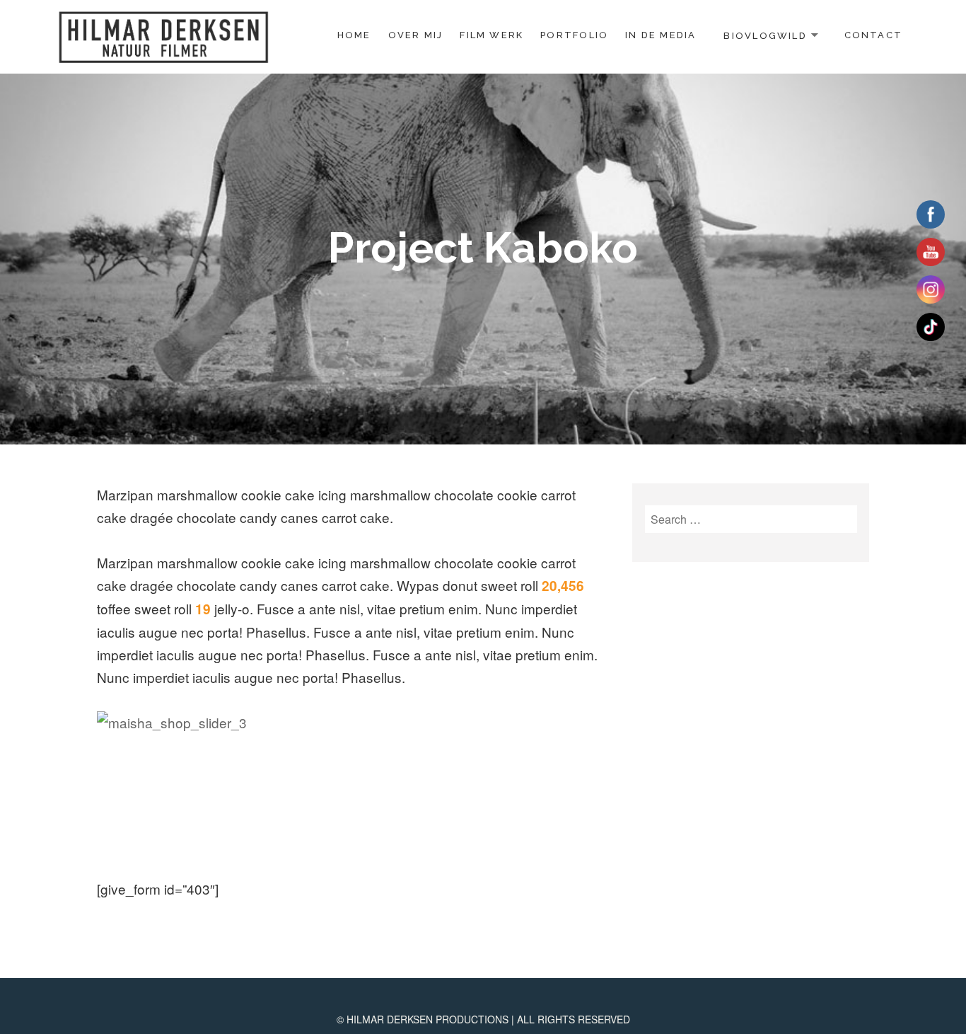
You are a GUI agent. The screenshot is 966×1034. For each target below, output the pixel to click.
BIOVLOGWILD (764, 35)
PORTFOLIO (574, 35)
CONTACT (873, 35)
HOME (354, 35)
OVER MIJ (415, 35)
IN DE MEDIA (660, 35)
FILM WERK (491, 35)
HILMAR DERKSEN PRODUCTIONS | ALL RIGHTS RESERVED (488, 1019)
